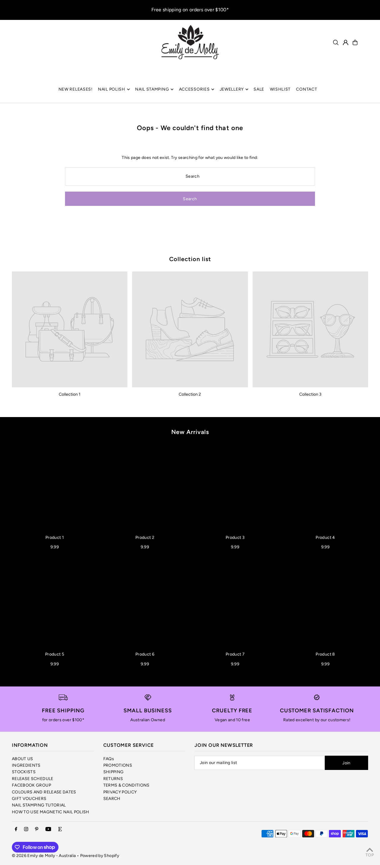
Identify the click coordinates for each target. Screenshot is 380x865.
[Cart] (355, 42)
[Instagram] (26, 829)
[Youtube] (48, 829)
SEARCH (112, 798)
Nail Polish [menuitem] (111, 89)
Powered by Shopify (99, 855)
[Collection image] (69, 329)
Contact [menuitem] (306, 89)
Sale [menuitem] (259, 89)
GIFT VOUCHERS (29, 798)
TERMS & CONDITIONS (126, 785)
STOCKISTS (24, 771)
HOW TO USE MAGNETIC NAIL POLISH (50, 812)
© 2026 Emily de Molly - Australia (44, 855)
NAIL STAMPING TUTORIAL (39, 805)
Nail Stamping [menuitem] (152, 89)
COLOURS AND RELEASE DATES (44, 792)
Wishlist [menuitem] (280, 89)
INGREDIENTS (26, 765)
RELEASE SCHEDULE (32, 778)
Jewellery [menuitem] (232, 89)
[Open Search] (335, 42)
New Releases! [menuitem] (75, 89)
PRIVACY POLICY (120, 792)
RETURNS (113, 778)
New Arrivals (190, 431)
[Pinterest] (36, 829)
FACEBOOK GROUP (31, 785)
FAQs (108, 758)
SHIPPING (113, 771)
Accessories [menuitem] (194, 89)
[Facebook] (16, 829)
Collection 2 (190, 394)
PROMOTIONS (117, 765)
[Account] (345, 42)
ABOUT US (22, 758)
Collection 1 (69, 394)
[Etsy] (60, 829)
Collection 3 (310, 394)
